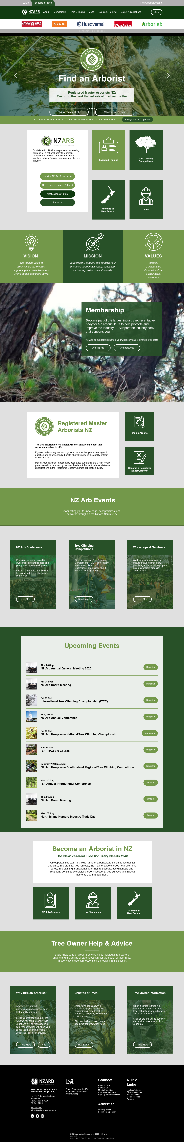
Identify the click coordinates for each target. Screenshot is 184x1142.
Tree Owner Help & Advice (91, 943)
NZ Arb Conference (29, 547)
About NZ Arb (104, 1085)
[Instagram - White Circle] (42, 1116)
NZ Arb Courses (51, 912)
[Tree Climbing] (94, 108)
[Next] (168, 75)
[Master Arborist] (92, 108)
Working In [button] (108, 208)
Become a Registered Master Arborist (140, 469)
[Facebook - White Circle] (37, 1116)
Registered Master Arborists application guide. (79, 468)
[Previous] (15, 75)
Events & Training (108, 160)
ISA (86, 1089)
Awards (130, 1099)
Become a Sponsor (107, 1112)
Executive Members (107, 1092)
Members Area (133, 1097)
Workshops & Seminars (149, 547)
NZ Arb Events (92, 500)
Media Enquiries (105, 1090)
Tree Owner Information (149, 993)
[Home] (89, 108)
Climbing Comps (134, 1092)
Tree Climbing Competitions (146, 160)
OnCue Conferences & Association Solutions (96, 1138)
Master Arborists (43, 463)
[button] (41, 3)
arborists (66, 455)
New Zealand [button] (108, 211)
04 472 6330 (36, 1107)
